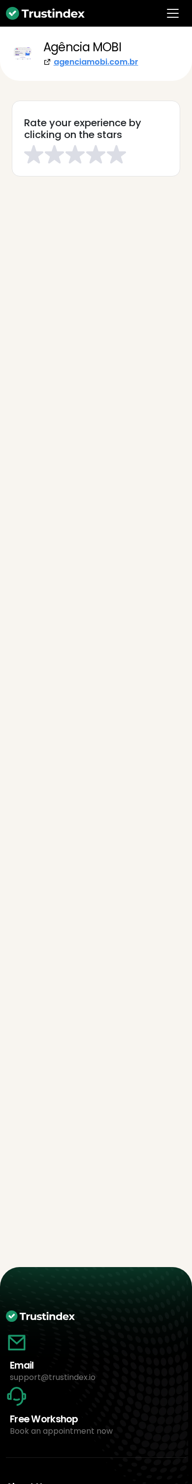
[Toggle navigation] (173, 13)
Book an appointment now (61, 1431)
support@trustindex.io (53, 1377)
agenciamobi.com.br (96, 62)
